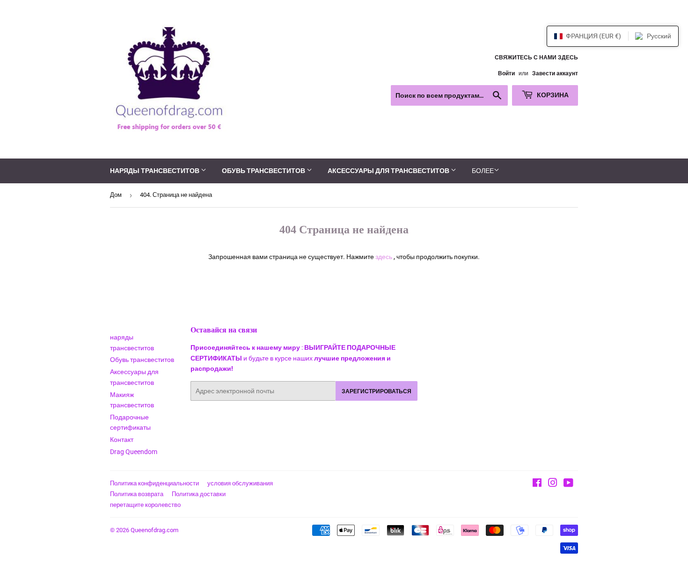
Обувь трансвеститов (264, 170)
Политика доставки (199, 494)
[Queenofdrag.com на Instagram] (552, 484)
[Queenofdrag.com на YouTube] (568, 484)
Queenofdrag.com (154, 530)
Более (483, 170)
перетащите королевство (145, 504)
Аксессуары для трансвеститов (389, 170)
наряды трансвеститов (155, 170)
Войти (506, 73)
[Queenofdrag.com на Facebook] (537, 484)
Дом (116, 194)
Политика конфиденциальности (154, 483)
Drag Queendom (133, 451)
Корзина (552, 95)
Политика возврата (136, 494)
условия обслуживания (240, 483)
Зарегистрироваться (376, 391)
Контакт (121, 439)
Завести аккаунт (555, 73)
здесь (383, 256)
